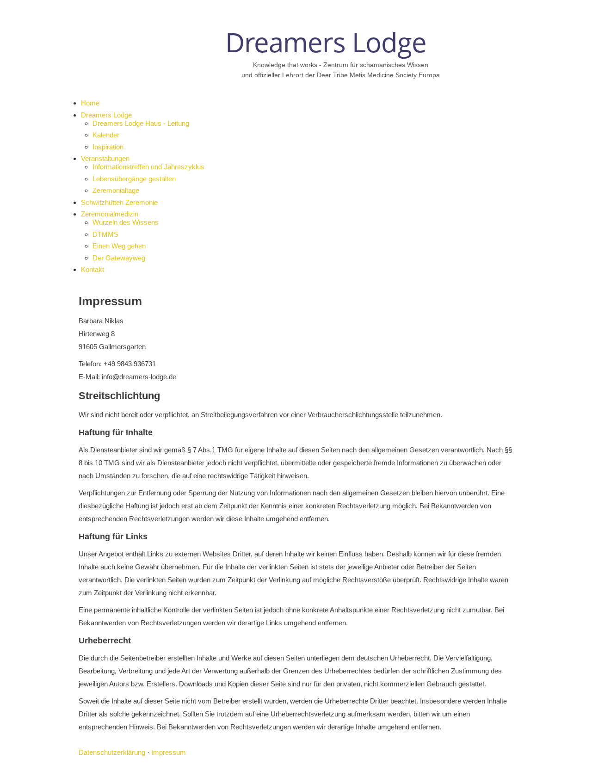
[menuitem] (90, 103)
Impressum (168, 752)
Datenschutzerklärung (112, 752)
